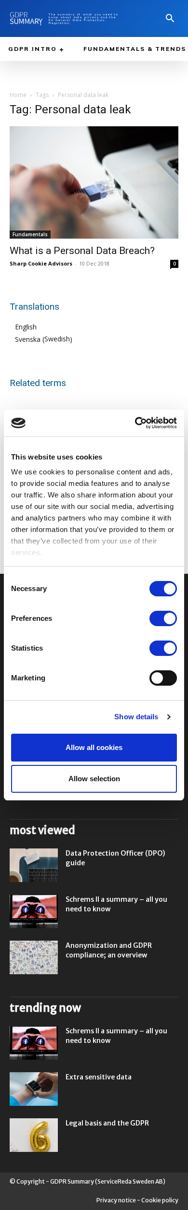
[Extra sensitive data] (34, 1089)
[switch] (163, 618)
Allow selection (94, 778)
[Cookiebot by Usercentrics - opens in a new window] (135, 423)
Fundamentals (30, 234)
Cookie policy (159, 1200)
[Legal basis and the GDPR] (34, 1135)
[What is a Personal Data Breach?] (94, 182)
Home (18, 95)
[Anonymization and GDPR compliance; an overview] (34, 957)
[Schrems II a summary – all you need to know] (34, 911)
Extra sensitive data (99, 1077)
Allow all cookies (94, 747)
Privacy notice (116, 1200)
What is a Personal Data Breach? (82, 250)
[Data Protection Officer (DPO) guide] (34, 865)
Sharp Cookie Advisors (41, 263)
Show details (136, 717)
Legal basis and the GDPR (107, 1123)
